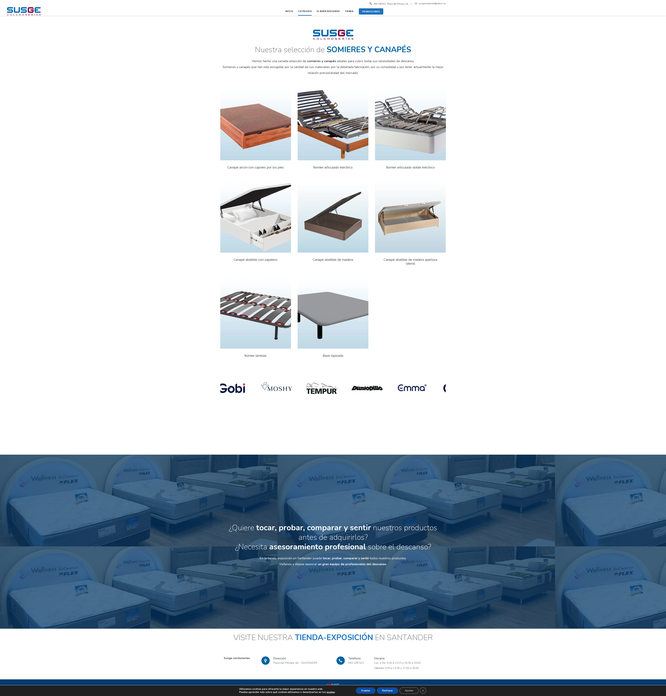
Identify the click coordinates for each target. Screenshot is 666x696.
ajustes (331, 692)
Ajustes (409, 690)
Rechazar (387, 690)
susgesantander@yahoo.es (432, 3)
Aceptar (365, 690)
